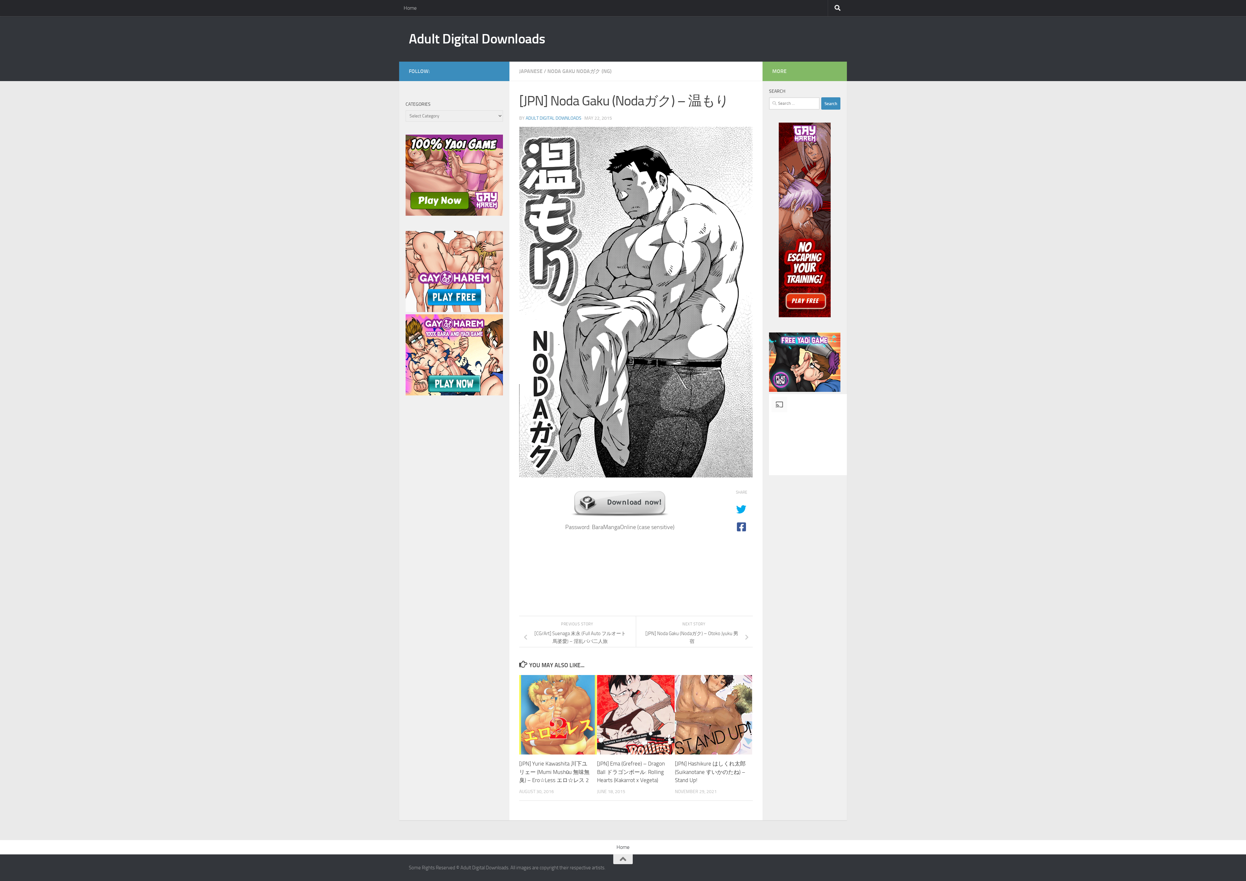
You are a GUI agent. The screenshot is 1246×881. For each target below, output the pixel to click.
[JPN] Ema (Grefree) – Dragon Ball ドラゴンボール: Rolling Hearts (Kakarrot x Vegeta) (631, 771)
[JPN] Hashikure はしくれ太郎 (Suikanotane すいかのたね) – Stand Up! (710, 771)
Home (410, 8)
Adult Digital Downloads (477, 39)
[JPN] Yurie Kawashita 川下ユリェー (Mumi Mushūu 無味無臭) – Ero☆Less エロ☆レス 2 (554, 771)
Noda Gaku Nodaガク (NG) (579, 71)
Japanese (531, 71)
